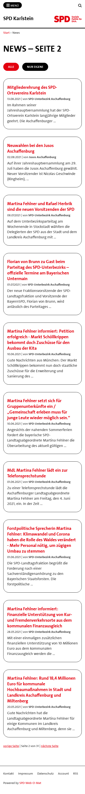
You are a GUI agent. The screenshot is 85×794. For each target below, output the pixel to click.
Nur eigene (35, 67)
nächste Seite (49, 746)
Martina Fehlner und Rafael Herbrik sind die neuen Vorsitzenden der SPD (40, 206)
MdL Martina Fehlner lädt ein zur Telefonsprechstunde (37, 473)
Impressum (25, 773)
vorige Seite (11, 746)
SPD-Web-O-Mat (30, 783)
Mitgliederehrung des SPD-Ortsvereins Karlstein (32, 90)
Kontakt (8, 773)
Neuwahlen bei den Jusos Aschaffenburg (30, 148)
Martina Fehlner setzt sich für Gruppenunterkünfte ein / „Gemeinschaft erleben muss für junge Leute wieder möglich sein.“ (38, 409)
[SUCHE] (80, 5)
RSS (75, 773)
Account (63, 773)
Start (6, 33)
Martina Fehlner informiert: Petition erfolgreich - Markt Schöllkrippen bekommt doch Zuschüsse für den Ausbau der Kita (40, 339)
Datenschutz (45, 773)
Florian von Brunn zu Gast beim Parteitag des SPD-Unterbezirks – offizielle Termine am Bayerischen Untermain (38, 270)
